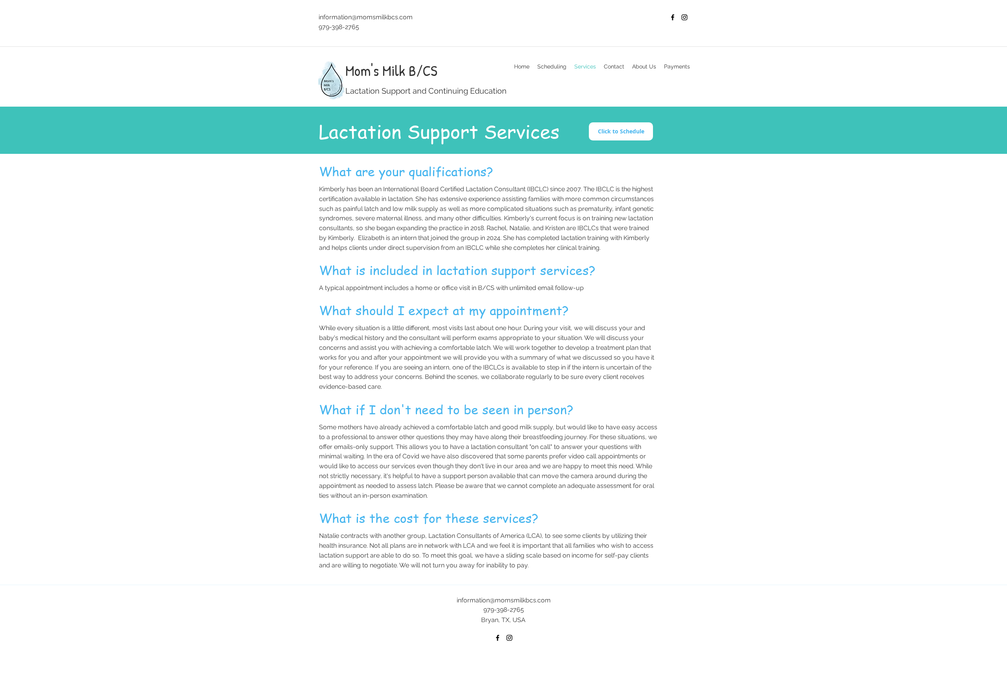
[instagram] (684, 17)
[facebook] (673, 17)
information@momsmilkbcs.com (366, 17)
